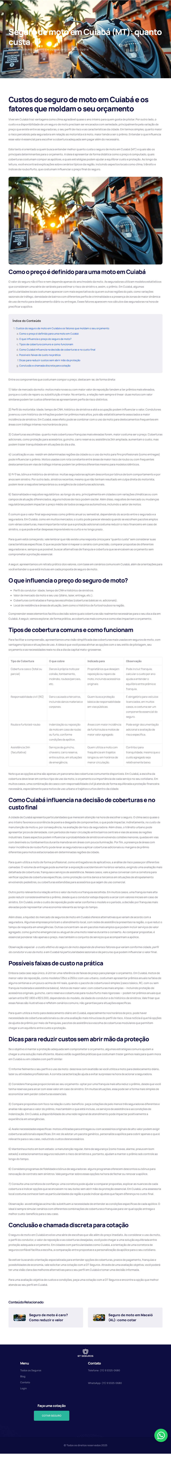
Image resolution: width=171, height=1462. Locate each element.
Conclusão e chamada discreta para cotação (44, 365)
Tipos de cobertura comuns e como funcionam (46, 344)
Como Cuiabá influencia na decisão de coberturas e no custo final (57, 349)
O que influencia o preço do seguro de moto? (45, 339)
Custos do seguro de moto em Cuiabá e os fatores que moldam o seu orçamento (62, 328)
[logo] (85, 1352)
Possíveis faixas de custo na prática (39, 355)
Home (12, 49)
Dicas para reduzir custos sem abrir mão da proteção (49, 360)
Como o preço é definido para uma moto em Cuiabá (48, 333)
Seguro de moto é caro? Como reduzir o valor (48, 1317)
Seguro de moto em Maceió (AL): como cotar (130, 1317)
